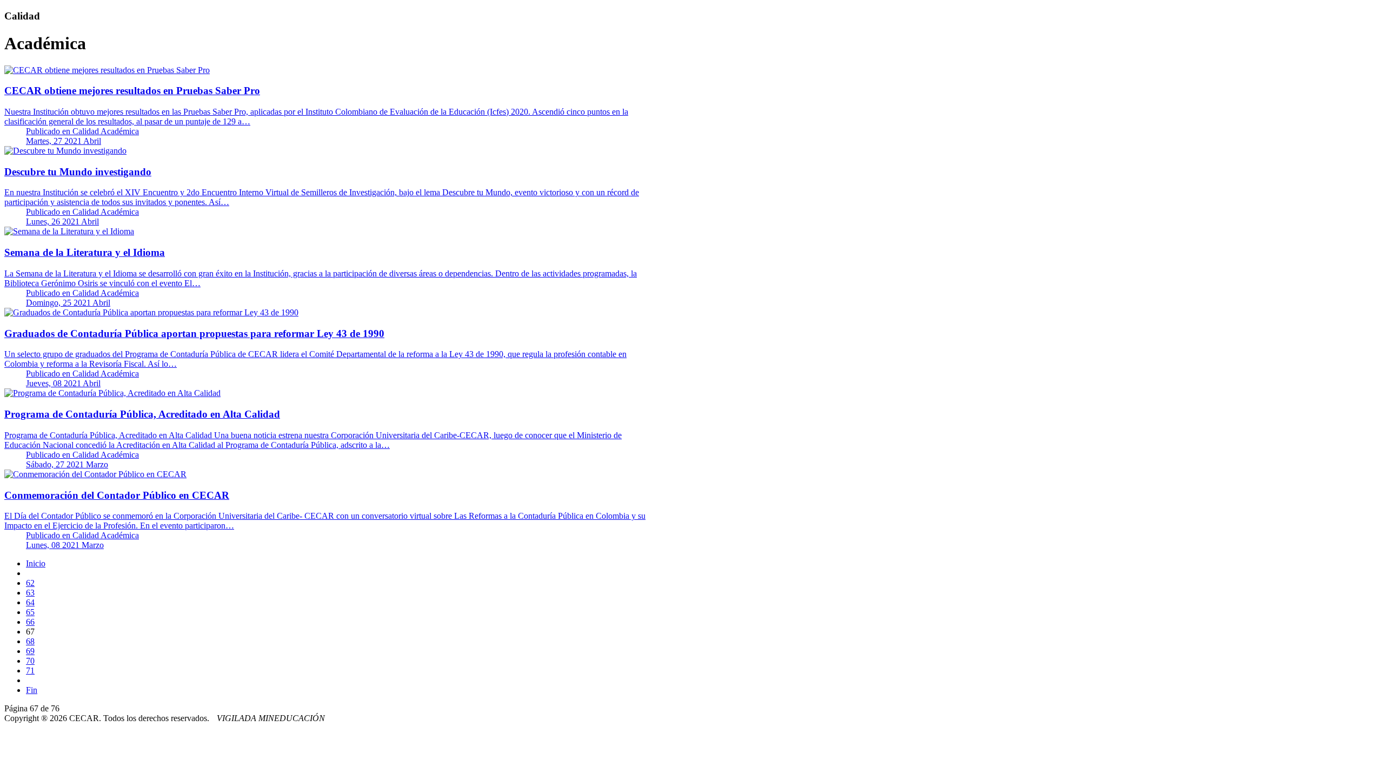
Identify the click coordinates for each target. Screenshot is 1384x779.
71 (30, 670)
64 (30, 602)
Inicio (35, 563)
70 (30, 660)
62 (30, 582)
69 (30, 651)
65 (30, 612)
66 (30, 621)
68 (30, 641)
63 (30, 592)
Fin (31, 690)
